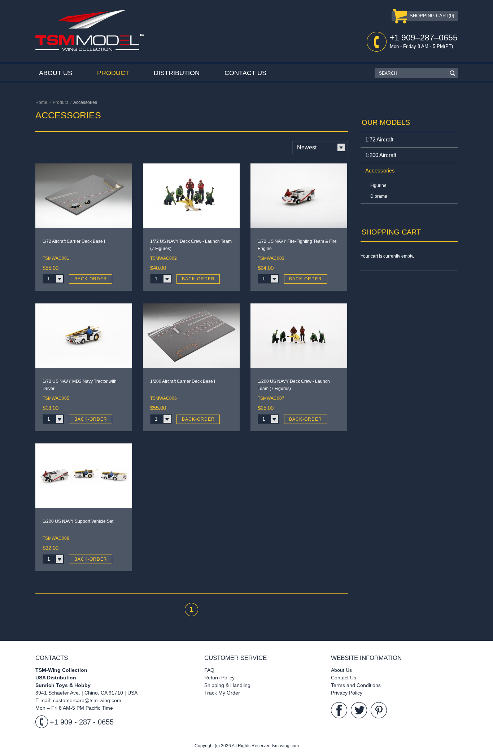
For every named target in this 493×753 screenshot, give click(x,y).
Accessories (380, 170)
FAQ (209, 670)
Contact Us (245, 72)
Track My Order (222, 693)
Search (452, 72)
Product (113, 72)
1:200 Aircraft (380, 155)
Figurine (378, 185)
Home (41, 102)
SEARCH (388, 73)
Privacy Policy (346, 693)
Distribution (177, 72)
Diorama (378, 196)
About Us (55, 72)
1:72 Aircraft (379, 139)
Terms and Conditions (356, 685)
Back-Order (90, 278)
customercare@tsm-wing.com (87, 700)
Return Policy (219, 677)
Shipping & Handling (227, 685)
